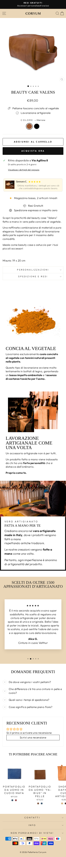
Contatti (32, 817)
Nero (37, 126)
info (32, 825)
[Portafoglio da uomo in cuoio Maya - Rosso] (16, 800)
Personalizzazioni (33, 269)
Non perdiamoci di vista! (32, 833)
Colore (33, 120)
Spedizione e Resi (33, 276)
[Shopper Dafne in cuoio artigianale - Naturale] (62, 803)
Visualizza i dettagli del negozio (23, 169)
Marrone (29, 126)
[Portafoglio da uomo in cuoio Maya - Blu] (12, 800)
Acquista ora (33, 150)
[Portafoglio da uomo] (38, 803)
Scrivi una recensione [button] (33, 737)
